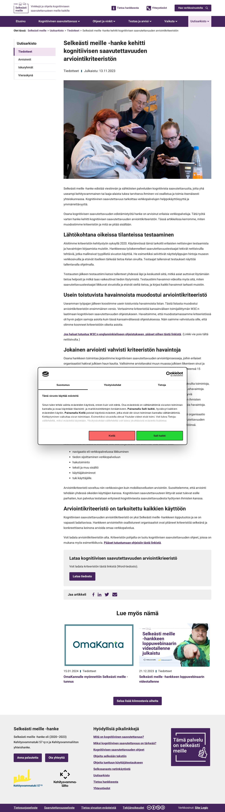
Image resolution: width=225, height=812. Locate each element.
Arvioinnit (24, 59)
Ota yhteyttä (57, 757)
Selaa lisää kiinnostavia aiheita (137, 701)
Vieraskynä (25, 75)
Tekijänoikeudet (133, 808)
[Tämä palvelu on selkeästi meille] (190, 747)
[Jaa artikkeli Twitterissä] (107, 595)
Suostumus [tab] (63, 385)
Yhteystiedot (159, 8)
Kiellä (112, 435)
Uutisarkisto (198, 21)
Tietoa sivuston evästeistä (98, 808)
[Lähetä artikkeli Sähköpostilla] (114, 595)
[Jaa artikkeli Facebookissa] (93, 595)
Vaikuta (169, 21)
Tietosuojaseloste (26, 808)
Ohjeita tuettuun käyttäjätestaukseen (118, 762)
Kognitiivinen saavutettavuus (58, 21)
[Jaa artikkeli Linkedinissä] (99, 595)
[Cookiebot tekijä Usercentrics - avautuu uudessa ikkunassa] (168, 373)
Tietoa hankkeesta (128, 8)
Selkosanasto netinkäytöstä (111, 769)
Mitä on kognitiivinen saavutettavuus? (118, 737)
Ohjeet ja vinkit (102, 21)
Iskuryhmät (25, 67)
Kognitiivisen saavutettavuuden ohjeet (118, 750)
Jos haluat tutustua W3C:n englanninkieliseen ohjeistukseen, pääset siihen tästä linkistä (122, 334)
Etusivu (21, 21)
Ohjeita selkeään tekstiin (110, 756)
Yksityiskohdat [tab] (112, 385)
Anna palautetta (27, 757)
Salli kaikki (160, 435)
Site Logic (201, 808)
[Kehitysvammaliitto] (65, 778)
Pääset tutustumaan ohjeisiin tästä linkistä (132, 543)
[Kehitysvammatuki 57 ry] (28, 778)
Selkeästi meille (37, 31)
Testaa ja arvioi (138, 21)
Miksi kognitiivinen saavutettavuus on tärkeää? (124, 743)
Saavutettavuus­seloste (59, 808)
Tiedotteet (73, 31)
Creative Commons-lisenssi (156, 807)
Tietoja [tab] (162, 385)
